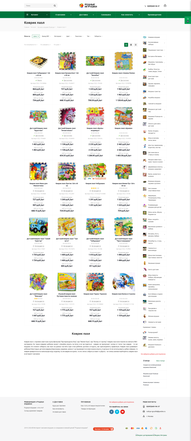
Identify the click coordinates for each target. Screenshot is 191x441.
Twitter (117, 412)
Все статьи (161, 361)
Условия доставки (59, 412)
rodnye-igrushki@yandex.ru (155, 411)
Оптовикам (86, 402)
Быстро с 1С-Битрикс (102, 429)
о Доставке (58, 402)
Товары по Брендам (88, 409)
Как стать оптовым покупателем (93, 406)
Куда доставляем (59, 406)
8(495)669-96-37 (153, 6)
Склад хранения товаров (33, 411)
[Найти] (54, 5)
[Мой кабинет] (165, 5)
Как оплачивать (58, 409)
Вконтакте (111, 412)
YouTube (122, 412)
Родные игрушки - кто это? (34, 408)
